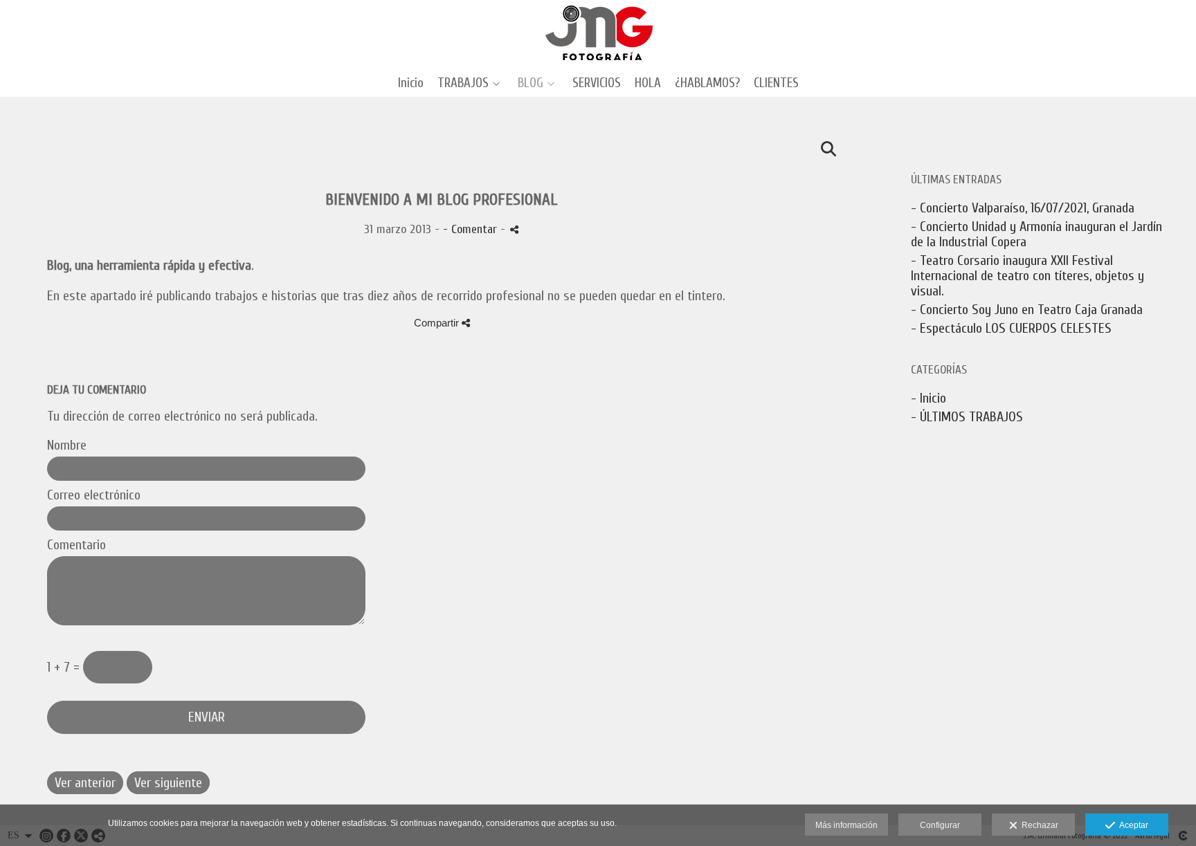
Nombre (67, 445)
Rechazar (1037, 825)
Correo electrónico (94, 495)
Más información (846, 825)
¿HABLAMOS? (707, 83)
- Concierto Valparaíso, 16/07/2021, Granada (1022, 208)
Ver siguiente (168, 783)
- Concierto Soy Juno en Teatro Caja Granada (1027, 310)
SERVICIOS (596, 83)
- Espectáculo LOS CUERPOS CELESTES (1011, 328)
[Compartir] (514, 229)
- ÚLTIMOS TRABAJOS (967, 417)
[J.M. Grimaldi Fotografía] (598, 32)
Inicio (411, 83)
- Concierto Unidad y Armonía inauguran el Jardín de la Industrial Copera (1036, 234)
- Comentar (471, 229)
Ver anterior (85, 783)
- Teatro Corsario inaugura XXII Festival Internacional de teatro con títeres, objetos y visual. (1027, 275)
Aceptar (1131, 825)
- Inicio (928, 398)
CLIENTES (776, 83)
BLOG (530, 83)
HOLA (648, 83)
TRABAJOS (463, 83)
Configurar (940, 825)
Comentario (76, 545)
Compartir (438, 323)
